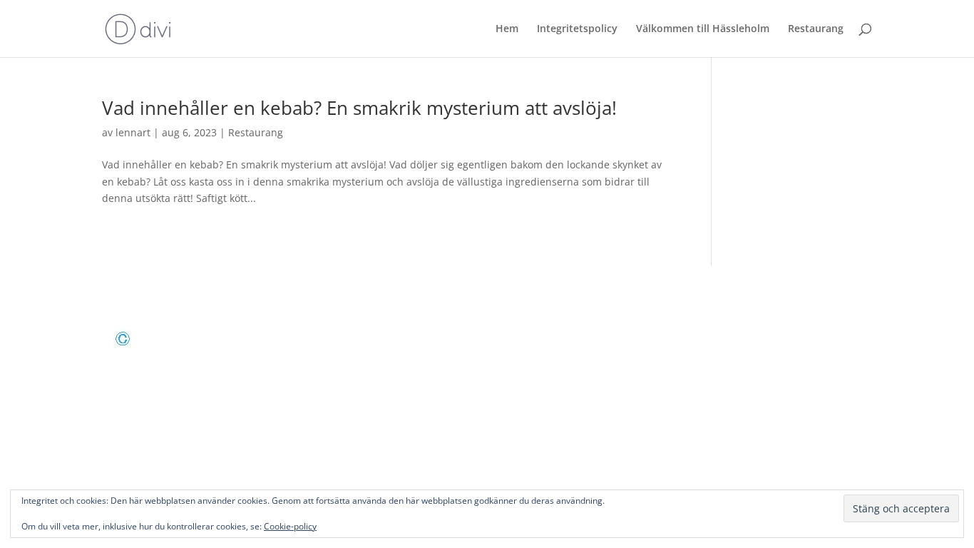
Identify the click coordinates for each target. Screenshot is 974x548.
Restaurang (816, 29)
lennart (133, 132)
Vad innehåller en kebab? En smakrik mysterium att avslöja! (359, 108)
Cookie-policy (290, 526)
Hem (507, 29)
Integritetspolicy (577, 29)
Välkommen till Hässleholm (702, 29)
